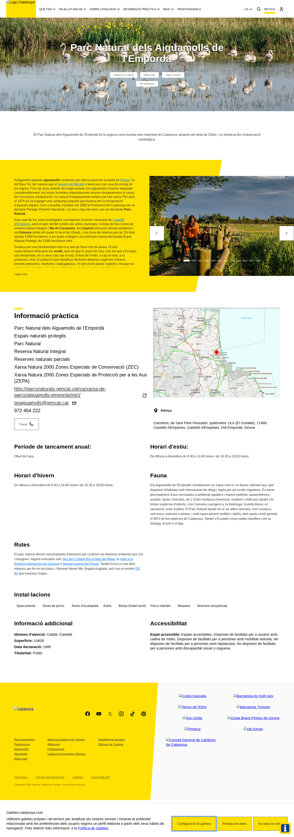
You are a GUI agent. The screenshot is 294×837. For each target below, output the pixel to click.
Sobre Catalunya (103, 9)
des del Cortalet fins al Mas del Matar (89, 559)
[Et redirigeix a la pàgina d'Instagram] (121, 713)
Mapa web (20, 758)
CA (246, 9)
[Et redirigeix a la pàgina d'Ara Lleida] (192, 718)
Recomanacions (24, 739)
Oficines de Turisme (110, 744)
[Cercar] (258, 9)
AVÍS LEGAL (21, 777)
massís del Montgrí (71, 184)
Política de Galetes (93, 828)
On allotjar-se (70, 9)
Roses (125, 180)
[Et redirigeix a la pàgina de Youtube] (98, 713)
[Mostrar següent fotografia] (286, 233)
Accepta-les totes (270, 823)
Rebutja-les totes (235, 823)
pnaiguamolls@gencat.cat (41, 402)
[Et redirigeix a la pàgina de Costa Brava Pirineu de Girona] (253, 718)
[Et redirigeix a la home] (21, 9)
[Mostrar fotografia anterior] (156, 233)
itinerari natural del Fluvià (81, 564)
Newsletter (21, 753)
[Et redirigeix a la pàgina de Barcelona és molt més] (253, 696)
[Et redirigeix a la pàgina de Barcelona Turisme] (253, 707)
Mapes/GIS (21, 749)
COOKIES (77, 777)
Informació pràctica (139, 9)
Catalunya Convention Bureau (66, 753)
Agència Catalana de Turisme (66, 739)
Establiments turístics (111, 739)
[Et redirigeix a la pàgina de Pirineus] (192, 729)
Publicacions (22, 744)
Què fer (45, 9)
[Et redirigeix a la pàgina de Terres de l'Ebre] (192, 707)
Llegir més (20, 274)
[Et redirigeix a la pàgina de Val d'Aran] (253, 729)
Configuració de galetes (194, 823)
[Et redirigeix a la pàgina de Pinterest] (143, 713)
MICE (166, 9)
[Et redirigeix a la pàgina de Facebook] (87, 713)
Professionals (189, 9)
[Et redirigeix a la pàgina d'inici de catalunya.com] (26, 714)
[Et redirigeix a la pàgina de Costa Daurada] (192, 696)
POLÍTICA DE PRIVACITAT (50, 777)
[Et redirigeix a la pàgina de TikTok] (132, 713)
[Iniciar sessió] (281, 9)
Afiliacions (53, 744)
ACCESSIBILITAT (100, 777)
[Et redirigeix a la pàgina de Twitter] (110, 713)
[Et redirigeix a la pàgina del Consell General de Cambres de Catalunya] (192, 742)
